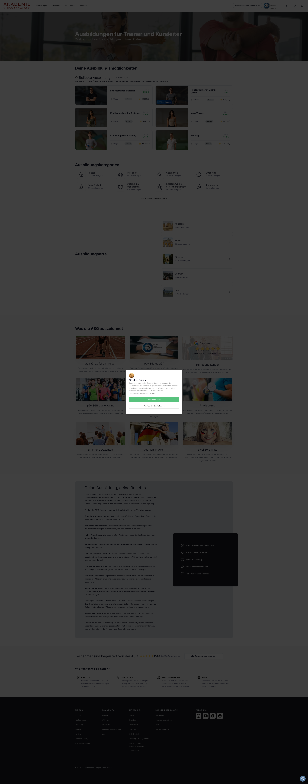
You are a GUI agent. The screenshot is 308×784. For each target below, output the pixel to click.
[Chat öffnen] (303, 779)
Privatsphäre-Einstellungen (154, 406)
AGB (154, 393)
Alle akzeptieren (154, 399)
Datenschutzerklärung (137, 393)
